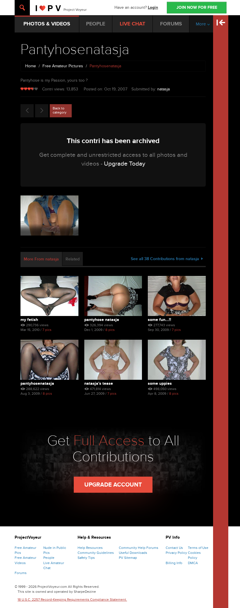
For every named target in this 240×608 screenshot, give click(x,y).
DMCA (193, 563)
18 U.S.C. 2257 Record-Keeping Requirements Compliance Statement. (72, 599)
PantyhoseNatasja (37, 383)
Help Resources (90, 548)
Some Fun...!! (159, 319)
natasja (163, 89)
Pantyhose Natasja (101, 319)
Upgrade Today (124, 163)
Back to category (59, 110)
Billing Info (174, 563)
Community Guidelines (96, 553)
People (48, 558)
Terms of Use (198, 548)
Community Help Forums (138, 548)
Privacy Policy (176, 553)
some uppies (160, 383)
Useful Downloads (133, 553)
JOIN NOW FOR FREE (196, 7)
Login (153, 7)
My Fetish (29, 319)
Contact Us (174, 548)
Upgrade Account (113, 484)
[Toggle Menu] (22, 7)
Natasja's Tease (98, 383)
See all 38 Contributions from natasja (166, 258)
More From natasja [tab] (41, 259)
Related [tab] (73, 259)
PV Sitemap (128, 558)
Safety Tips (86, 558)
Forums (21, 573)
